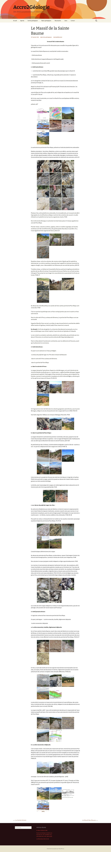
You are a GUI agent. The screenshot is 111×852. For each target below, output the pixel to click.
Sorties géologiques (33, 20)
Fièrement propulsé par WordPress (55, 848)
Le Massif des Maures (90, 820)
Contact (73, 20)
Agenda (22, 20)
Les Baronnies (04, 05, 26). (42, 839)
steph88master (58, 37)
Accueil (15, 20)
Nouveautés (58, 20)
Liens (65, 20)
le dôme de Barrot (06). (42, 830)
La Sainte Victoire (19, 820)
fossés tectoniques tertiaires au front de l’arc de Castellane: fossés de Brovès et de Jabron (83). (44, 834)
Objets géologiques (46, 20)
